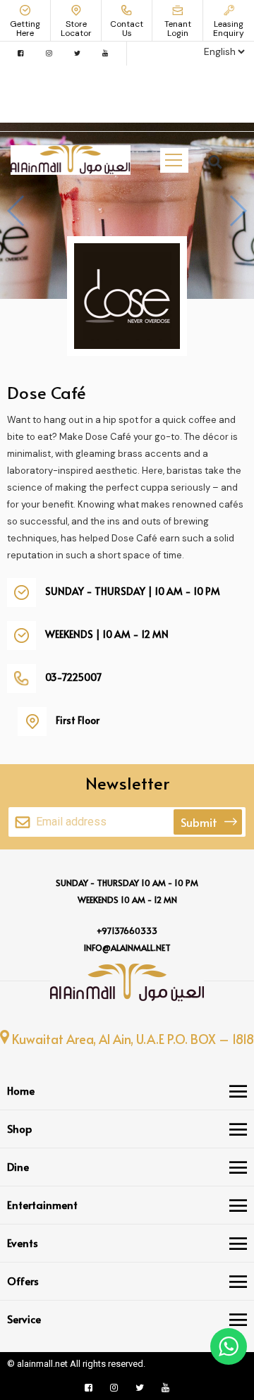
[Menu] (238, 1091)
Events (22, 1242)
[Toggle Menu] (173, 160)
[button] (214, 161)
